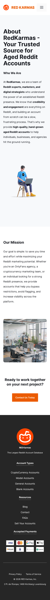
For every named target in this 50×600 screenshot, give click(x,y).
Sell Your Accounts (25, 523)
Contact (25, 512)
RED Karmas (23, 7)
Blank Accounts (25, 489)
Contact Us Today (25, 397)
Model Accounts (25, 478)
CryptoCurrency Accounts (25, 472)
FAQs (25, 517)
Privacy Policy (15, 574)
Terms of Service (33, 574)
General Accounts (25, 483)
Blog (25, 506)
